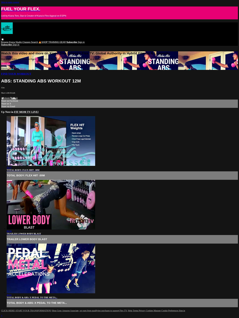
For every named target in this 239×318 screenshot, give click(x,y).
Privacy (142, 310)
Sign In (15, 44)
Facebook (5, 98)
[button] (2, 39)
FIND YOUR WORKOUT (16, 73)
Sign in (81, 42)
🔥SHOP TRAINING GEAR (52, 42)
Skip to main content (10, 2)
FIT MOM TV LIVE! (26, 111)
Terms (136, 310)
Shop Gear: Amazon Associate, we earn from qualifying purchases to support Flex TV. (89, 310)
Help (130, 310)
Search (35, 42)
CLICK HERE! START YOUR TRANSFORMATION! (26, 310)
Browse (5, 42)
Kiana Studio (15, 42)
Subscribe (5, 64)
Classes (26, 42)
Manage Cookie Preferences (166, 310)
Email (15, 98)
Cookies (150, 310)
